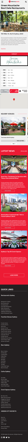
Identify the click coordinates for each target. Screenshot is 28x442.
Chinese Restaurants (5, 309)
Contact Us (3, 419)
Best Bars (3, 362)
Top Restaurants (4, 305)
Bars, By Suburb (4, 367)
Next (26, 21)
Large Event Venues (5, 400)
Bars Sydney (5, 345)
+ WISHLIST (14, 54)
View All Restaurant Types (6, 313)
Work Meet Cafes (4, 384)
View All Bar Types (5, 366)
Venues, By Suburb (5, 341)
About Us (3, 417)
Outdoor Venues (4, 402)
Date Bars (3, 357)
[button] (14, 99)
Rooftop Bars (4, 353)
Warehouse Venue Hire (6, 407)
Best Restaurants (5, 303)
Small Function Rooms (6, 333)
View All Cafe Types (5, 386)
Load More (14, 275)
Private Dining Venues (6, 404)
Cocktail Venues (4, 336)
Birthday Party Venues (6, 329)
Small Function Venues (6, 331)
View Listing (20, 140)
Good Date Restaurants (6, 306)
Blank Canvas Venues (6, 397)
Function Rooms (4, 324)
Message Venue (24, 91)
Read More (3, 48)
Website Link (6, 91)
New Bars (3, 359)
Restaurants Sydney (8, 295)
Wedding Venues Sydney (6, 338)
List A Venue (3, 420)
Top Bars (3, 364)
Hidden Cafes (4, 382)
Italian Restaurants (5, 308)
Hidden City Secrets (8, 411)
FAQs (2, 422)
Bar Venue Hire (4, 396)
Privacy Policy (4, 428)
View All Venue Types (5, 339)
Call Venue (16, 91)
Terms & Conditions (5, 426)
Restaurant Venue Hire (6, 405)
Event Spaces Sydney (8, 390)
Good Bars (3, 361)
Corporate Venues (5, 334)
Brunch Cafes (4, 379)
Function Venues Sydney (9, 317)
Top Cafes (3, 377)
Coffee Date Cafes (5, 381)
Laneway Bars (4, 354)
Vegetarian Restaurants (6, 311)
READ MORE (8, 190)
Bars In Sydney (4, 351)
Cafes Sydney (5, 371)
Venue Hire (3, 326)
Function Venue (4, 323)
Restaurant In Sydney (5, 301)
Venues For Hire (4, 328)
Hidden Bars (3, 356)
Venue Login (3, 424)
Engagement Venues (5, 399)
